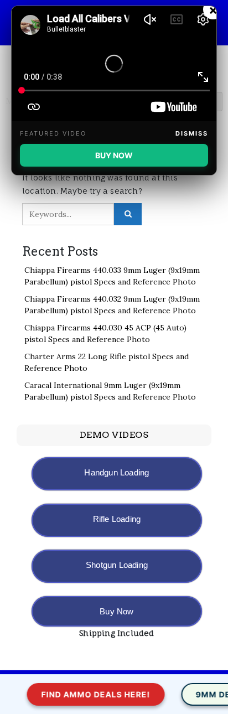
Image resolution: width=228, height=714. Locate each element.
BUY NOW (114, 155)
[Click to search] (128, 214)
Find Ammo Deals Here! (93, 694)
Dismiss (191, 133)
